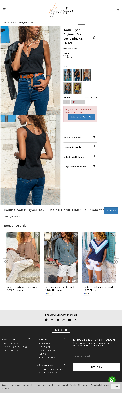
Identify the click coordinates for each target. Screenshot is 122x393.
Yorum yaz (111, 210)
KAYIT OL (96, 367)
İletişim (44, 354)
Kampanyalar (48, 343)
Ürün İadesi (47, 350)
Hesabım (44, 347)
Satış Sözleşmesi (15, 347)
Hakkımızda (11, 343)
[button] (80, 137)
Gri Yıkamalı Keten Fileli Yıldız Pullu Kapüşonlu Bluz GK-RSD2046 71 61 (60, 287)
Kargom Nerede (49, 357)
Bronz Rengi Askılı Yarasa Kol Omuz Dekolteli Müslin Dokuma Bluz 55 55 (22, 287)
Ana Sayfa (9, 22)
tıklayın (5, 388)
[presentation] (6, 261)
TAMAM (115, 386)
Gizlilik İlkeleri (14, 350)
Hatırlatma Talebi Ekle (82, 117)
